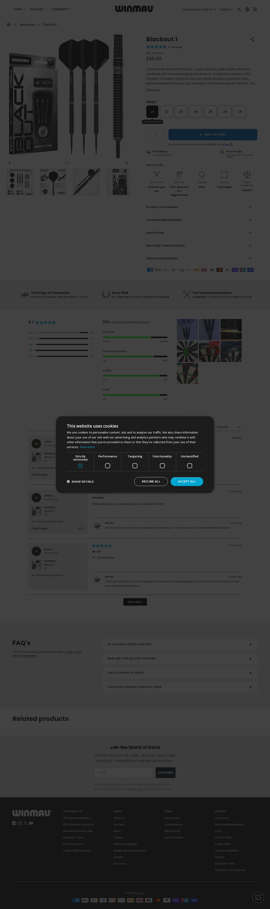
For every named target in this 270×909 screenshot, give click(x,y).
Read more (87, 447)
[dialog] (135, 454)
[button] (80, 481)
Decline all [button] (151, 481)
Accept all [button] (187, 481)
